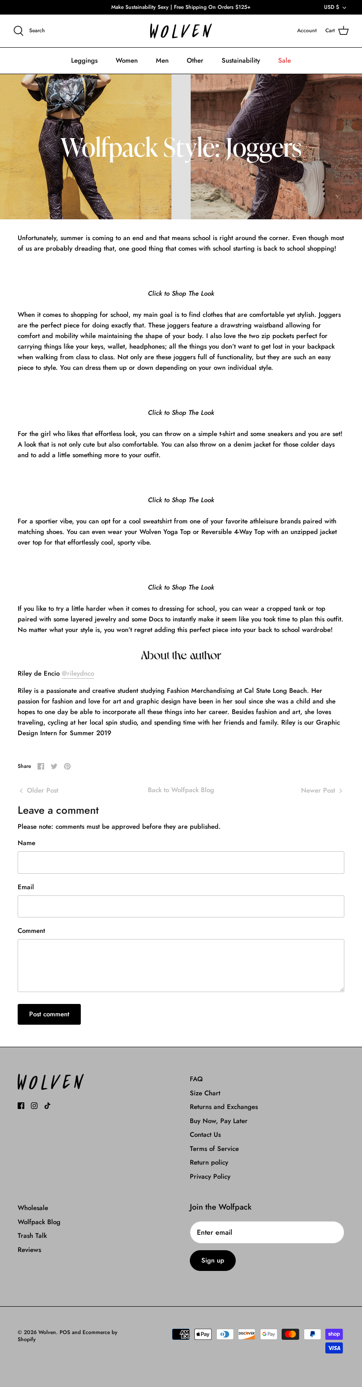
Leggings (84, 60)
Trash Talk (32, 1235)
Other (195, 60)
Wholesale (33, 1208)
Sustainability (241, 60)
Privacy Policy (210, 1176)
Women (127, 60)
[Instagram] (34, 1105)
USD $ (331, 7)
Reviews (29, 1250)
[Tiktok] (47, 1105)
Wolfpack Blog (39, 1222)
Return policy (209, 1162)
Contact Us (205, 1134)
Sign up (212, 1260)
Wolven (47, 1332)
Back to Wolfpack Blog (181, 790)
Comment (31, 931)
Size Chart (205, 1093)
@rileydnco (78, 673)
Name (26, 843)
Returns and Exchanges (224, 1107)
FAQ (196, 1079)
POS (65, 1332)
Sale (284, 60)
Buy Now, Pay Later (219, 1121)
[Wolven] (181, 31)
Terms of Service (214, 1149)
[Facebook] (21, 1105)
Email (26, 887)
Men (162, 60)
